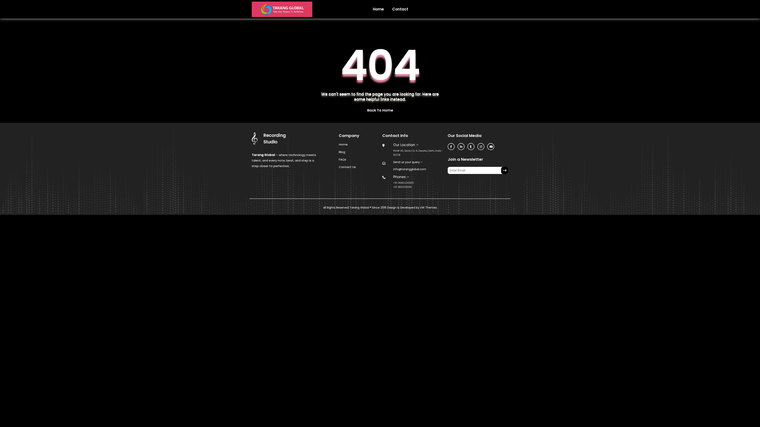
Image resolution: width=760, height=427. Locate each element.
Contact (400, 9)
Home (378, 9)
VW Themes (428, 208)
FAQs (342, 159)
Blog (342, 152)
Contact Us (347, 167)
